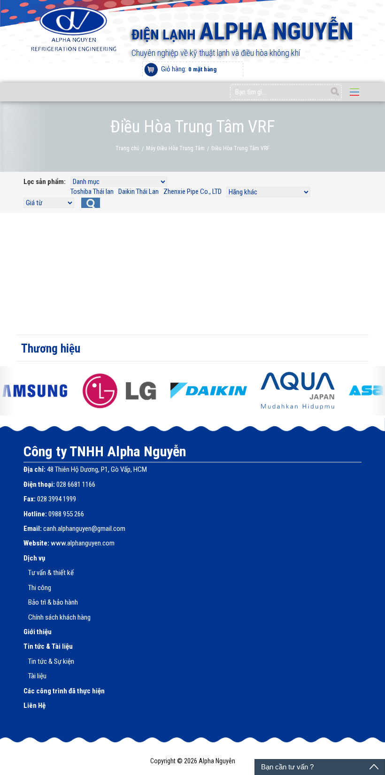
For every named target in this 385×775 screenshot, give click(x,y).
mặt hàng (202, 69)
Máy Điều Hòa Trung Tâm (175, 148)
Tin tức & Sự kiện (51, 661)
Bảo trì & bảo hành (53, 602)
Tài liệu (37, 676)
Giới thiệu (37, 632)
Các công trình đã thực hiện (64, 691)
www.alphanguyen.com (83, 543)
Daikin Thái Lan (138, 191)
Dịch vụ (34, 558)
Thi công (39, 587)
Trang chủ (127, 148)
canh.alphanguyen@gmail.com (84, 528)
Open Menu (354, 92)
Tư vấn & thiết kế (51, 572)
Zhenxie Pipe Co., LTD (192, 191)
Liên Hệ (34, 705)
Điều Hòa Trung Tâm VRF (240, 148)
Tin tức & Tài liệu (48, 646)
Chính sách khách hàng (59, 617)
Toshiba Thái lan (92, 191)
